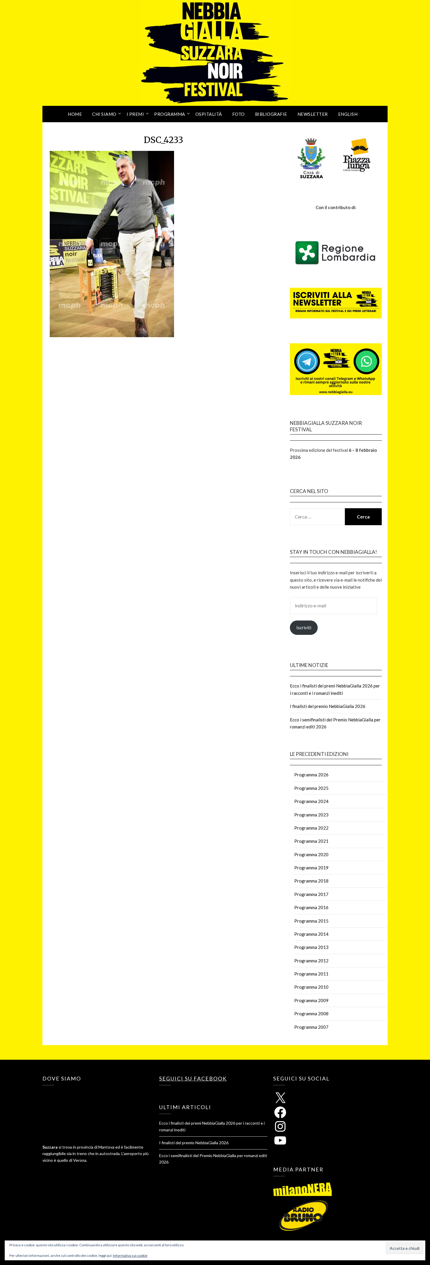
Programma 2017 (311, 894)
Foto (238, 114)
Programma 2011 (311, 973)
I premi (135, 114)
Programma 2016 (311, 907)
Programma (169, 114)
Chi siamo (104, 114)
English (348, 114)
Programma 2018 (311, 880)
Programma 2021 (311, 841)
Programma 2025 (311, 788)
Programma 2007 (311, 1027)
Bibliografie (271, 114)
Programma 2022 (311, 827)
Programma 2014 (311, 934)
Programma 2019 (311, 867)
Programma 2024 (311, 801)
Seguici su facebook (193, 1078)
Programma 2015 (311, 920)
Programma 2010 (311, 987)
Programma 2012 (311, 960)
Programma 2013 (311, 947)
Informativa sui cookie (130, 1255)
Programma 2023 (311, 814)
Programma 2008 (311, 1013)
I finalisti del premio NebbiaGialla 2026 (327, 706)
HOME (75, 114)
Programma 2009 (311, 1000)
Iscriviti (303, 627)
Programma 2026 (311, 774)
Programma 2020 (311, 854)
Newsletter (312, 114)
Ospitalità (208, 114)
